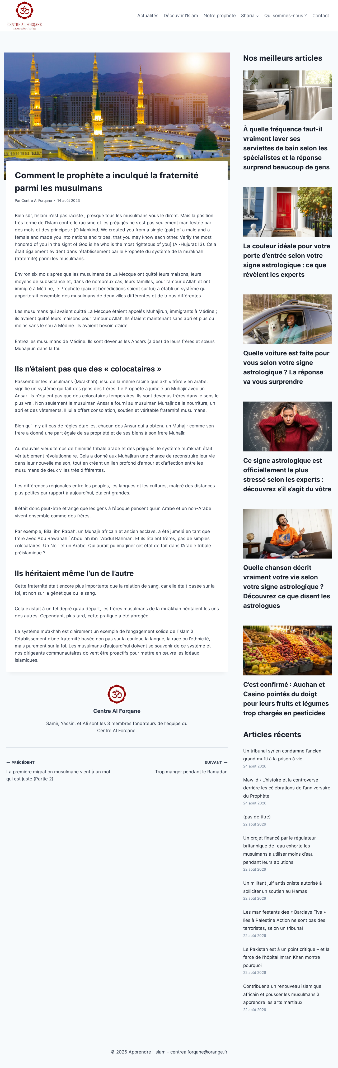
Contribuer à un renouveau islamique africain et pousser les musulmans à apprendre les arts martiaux (282, 994)
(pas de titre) (257, 816)
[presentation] (287, 95)
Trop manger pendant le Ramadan (191, 767)
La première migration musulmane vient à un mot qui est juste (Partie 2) (58, 770)
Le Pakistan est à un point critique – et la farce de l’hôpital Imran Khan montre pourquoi (286, 957)
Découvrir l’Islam (181, 15)
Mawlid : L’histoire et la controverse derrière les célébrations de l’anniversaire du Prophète (286, 788)
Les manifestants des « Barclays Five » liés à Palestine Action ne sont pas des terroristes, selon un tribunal (284, 920)
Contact (320, 15)
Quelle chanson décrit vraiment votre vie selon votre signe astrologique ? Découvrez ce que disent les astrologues (286, 586)
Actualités (147, 15)
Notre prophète (220, 15)
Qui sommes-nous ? (285, 15)
